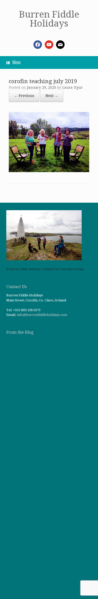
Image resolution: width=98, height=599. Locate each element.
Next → (51, 96)
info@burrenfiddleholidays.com (42, 315)
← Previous (24, 96)
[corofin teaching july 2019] (49, 171)
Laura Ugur (72, 87)
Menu (16, 62)
